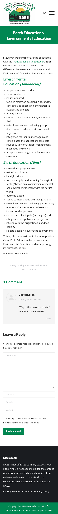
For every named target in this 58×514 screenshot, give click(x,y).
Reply (49, 318)
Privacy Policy (41, 491)
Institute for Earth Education (28, 61)
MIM (50, 510)
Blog (22, 265)
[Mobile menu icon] (52, 13)
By (36, 265)
